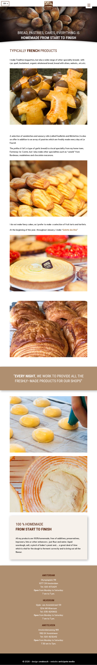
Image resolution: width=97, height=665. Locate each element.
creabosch (43, 661)
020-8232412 (50, 636)
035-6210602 (50, 611)
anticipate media (66, 661)
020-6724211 (50, 586)
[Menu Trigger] (89, 5)
